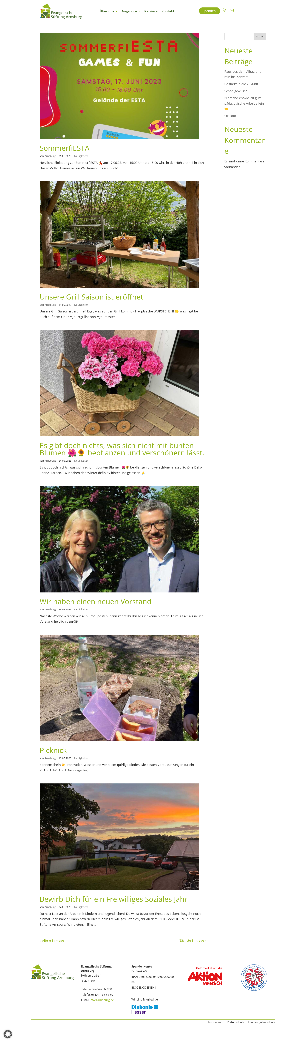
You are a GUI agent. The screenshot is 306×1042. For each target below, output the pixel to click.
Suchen (260, 36)
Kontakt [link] (168, 11)
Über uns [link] (107, 11)
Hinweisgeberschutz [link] (261, 1022)
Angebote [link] (129, 11)
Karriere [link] (151, 11)
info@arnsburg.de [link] (102, 1000)
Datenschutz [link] (235, 1022)
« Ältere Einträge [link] (52, 940)
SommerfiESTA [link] (64, 148)
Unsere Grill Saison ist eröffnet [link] (91, 297)
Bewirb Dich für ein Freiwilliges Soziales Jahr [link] (113, 899)
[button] (8, 1034)
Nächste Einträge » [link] (192, 940)
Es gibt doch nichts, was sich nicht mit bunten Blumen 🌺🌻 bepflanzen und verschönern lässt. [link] (122, 449)
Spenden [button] (210, 11)
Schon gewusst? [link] (236, 91)
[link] (61, 11)
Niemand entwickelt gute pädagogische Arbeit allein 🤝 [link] (244, 103)
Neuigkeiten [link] (81, 156)
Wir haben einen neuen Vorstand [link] (95, 601)
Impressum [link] (215, 1022)
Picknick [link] (53, 750)
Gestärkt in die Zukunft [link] (241, 84)
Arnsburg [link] (50, 156)
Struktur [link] (230, 116)
